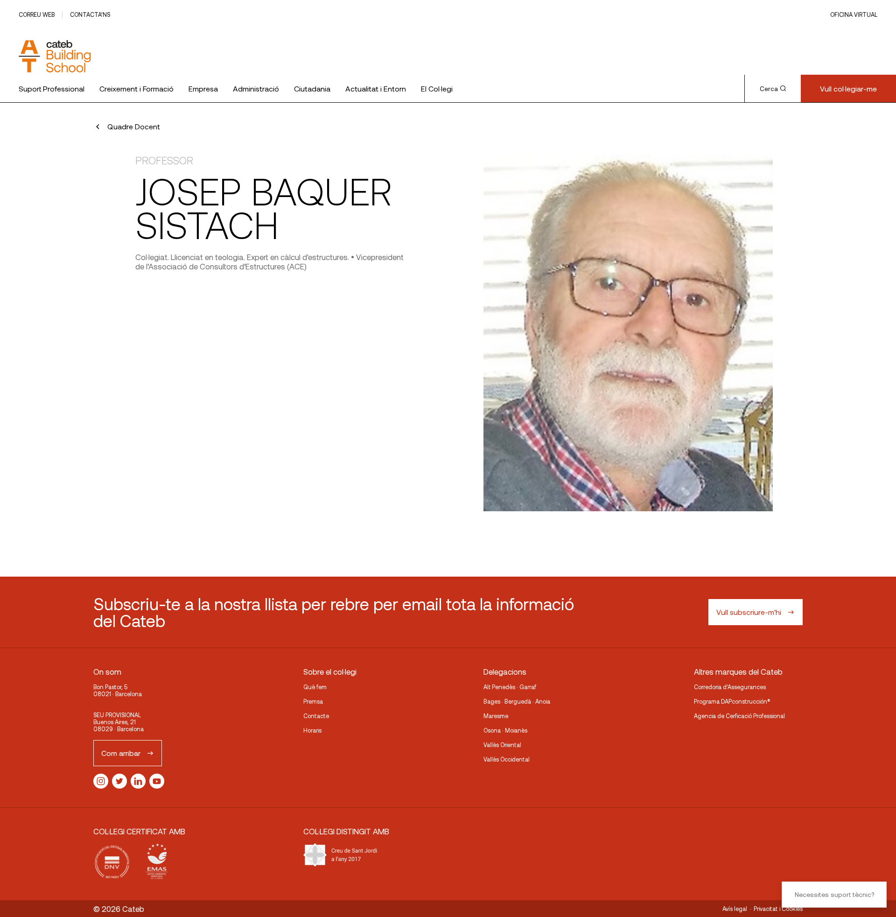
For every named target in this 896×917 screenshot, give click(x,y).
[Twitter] (119, 781)
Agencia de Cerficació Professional (739, 715)
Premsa (313, 701)
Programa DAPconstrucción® (732, 701)
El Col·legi (437, 88)
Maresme (495, 715)
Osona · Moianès (505, 730)
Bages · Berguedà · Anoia (516, 701)
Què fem (315, 687)
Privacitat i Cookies (778, 908)
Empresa (203, 88)
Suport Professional (51, 88)
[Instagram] (100, 781)
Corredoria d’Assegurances (730, 687)
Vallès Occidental (506, 759)
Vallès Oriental (502, 744)
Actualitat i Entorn (375, 88)
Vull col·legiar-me (848, 88)
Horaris (312, 730)
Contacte (316, 715)
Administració (256, 88)
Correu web (37, 14)
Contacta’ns (90, 14)
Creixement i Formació (136, 88)
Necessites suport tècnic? (834, 894)
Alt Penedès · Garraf (509, 687)
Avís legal (734, 908)
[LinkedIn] (138, 781)
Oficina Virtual (853, 14)
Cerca (769, 88)
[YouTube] (156, 781)
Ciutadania (312, 88)
